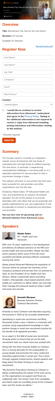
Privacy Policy (31, 116)
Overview (10, 24)
